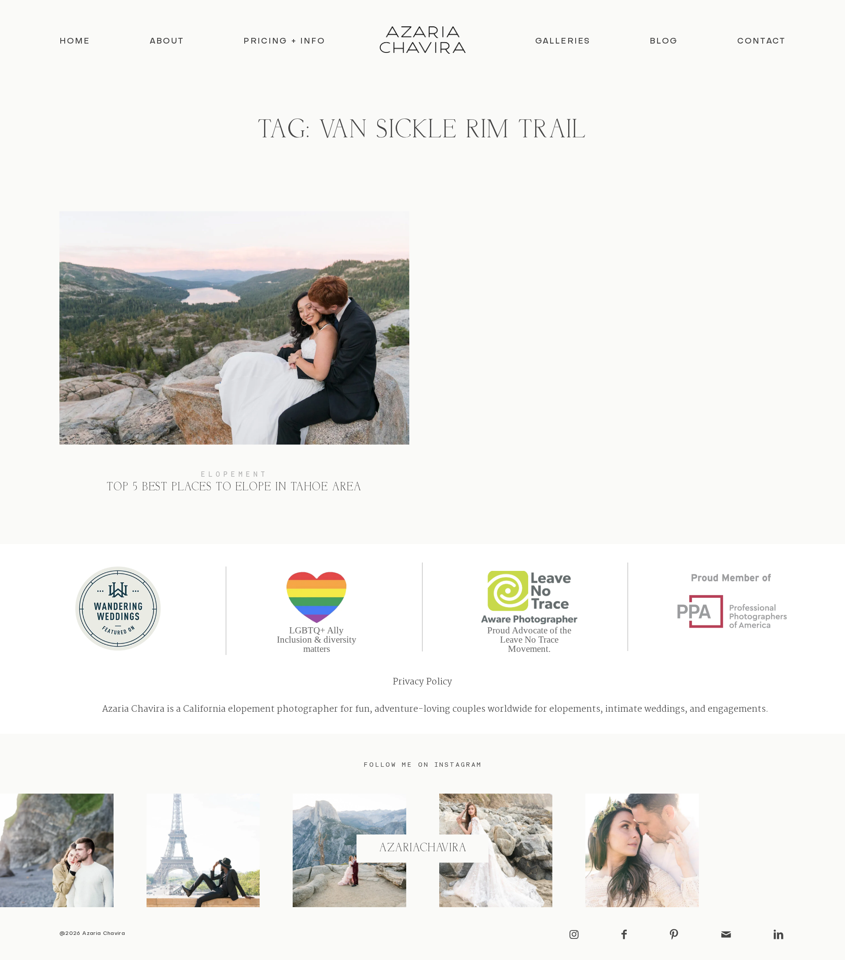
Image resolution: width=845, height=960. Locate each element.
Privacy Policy (422, 682)
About (167, 41)
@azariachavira (422, 848)
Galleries (562, 41)
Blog (664, 41)
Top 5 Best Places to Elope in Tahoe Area (234, 361)
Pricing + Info (284, 41)
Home (74, 41)
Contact (761, 41)
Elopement (234, 474)
